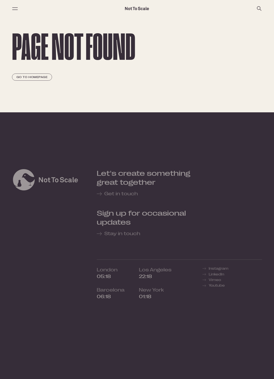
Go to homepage (32, 77)
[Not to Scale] (137, 8)
